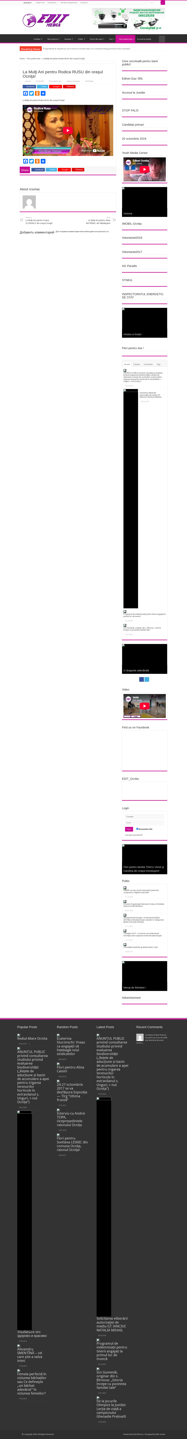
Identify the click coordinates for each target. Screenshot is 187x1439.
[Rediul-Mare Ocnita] (18, 1035)
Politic (80, 39)
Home (22, 58)
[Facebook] (142, 3)
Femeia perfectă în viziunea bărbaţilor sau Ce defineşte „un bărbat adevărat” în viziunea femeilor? (31, 1383)
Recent (127, 364)
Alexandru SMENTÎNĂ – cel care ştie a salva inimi (29, 1355)
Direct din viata (96, 39)
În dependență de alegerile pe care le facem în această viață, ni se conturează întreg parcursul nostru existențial (86, 49)
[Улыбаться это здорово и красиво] (24, 1220)
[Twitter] (144, 3)
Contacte (84, 3)
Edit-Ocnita (160, 1434)
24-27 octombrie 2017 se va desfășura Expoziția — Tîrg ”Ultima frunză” (72, 1092)
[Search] (163, 2)
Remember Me (145, 829)
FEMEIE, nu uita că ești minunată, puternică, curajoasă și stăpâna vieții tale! (141, 891)
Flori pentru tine (125, 39)
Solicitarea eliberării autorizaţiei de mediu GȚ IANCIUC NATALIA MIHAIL (151, 395)
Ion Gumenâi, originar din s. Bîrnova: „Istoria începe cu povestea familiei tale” (142, 629)
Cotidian (36, 39)
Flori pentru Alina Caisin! (70, 1069)
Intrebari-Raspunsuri (69, 3)
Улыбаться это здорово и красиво (32, 1334)
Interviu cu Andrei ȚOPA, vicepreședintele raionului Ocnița (71, 1119)
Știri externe (52, 39)
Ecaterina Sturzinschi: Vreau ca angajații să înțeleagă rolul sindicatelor (71, 1046)
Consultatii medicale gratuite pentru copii (140, 947)
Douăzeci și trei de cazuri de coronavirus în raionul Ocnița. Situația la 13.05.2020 (140, 867)
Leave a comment (73, 81)
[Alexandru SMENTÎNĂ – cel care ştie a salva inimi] (18, 1345)
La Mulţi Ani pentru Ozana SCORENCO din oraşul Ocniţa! (39, 220)
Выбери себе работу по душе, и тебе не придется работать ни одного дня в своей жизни (142, 666)
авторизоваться (102, 231)
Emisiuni (68, 39)
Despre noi (40, 3)
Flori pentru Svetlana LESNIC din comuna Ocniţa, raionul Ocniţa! (72, 1144)
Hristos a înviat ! (132, 334)
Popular (137, 364)
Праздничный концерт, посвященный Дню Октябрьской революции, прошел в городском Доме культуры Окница (143, 920)
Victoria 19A (130, 213)
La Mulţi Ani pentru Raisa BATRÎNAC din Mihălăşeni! (98, 220)
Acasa (26, 39)
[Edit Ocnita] (46, 19)
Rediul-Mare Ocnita (32, 1038)
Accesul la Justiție (144, 39)
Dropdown (52, 3)
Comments (148, 364)
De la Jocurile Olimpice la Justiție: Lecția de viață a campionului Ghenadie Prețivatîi (111, 1409)
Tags (158, 364)
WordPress (138, 1434)
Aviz (111, 39)
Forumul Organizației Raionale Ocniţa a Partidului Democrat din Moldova (143, 905)
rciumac (28, 81)
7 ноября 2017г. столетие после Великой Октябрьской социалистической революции (142, 934)
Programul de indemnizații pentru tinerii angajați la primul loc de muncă (144, 615)
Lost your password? (134, 835)
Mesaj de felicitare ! (134, 987)
